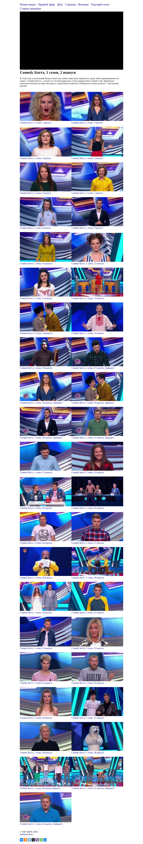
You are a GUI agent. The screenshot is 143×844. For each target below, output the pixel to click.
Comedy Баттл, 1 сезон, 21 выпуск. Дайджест (93, 437)
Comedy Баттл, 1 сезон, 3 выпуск (87, 122)
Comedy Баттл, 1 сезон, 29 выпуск (88, 577)
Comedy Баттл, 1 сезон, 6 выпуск (35, 193)
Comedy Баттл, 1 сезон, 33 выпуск (88, 648)
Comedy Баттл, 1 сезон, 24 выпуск (36, 508)
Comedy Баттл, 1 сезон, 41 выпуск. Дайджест (93, 788)
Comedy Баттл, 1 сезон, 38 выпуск (36, 752)
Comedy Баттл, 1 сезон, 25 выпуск (88, 508)
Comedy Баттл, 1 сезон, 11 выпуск (88, 263)
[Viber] (37, 839)
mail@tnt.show (26, 834)
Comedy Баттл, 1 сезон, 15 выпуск (88, 333)
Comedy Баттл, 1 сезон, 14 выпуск (36, 333)
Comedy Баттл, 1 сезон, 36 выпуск (36, 718)
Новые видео (28, 4)
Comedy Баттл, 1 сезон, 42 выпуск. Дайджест (41, 824)
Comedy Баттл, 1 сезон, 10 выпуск (36, 263)
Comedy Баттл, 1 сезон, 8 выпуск (35, 228)
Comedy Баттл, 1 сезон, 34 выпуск (36, 683)
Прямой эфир (46, 4)
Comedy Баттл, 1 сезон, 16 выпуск (36, 368)
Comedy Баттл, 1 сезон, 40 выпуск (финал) (40, 788)
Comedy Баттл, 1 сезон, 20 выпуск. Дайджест (41, 437)
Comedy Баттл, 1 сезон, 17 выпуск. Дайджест (93, 368)
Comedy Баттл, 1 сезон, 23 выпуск (88, 472)
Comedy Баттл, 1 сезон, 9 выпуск (87, 228)
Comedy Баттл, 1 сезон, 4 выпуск (35, 158)
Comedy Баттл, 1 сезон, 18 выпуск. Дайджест (41, 403)
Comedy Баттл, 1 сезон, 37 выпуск (88, 718)
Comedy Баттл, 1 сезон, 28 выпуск (36, 577)
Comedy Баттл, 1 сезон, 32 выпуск (36, 648)
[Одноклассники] (25, 839)
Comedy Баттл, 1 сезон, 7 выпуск (87, 193)
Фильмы (83, 4)
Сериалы (70, 4)
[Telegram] (29, 839)
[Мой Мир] (45, 839)
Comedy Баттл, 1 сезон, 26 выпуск (36, 543)
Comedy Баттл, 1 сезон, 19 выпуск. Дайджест (93, 403)
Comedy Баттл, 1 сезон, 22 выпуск (36, 472)
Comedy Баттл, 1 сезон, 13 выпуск (88, 298)
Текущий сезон (100, 4)
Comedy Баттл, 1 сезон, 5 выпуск (87, 158)
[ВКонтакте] (21, 839)
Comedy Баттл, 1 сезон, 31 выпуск (88, 612)
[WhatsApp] (41, 839)
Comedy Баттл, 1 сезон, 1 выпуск (35, 122)
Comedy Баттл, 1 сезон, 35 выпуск (88, 683)
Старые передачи (30, 8)
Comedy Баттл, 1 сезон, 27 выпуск (88, 543)
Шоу (60, 4)
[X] (33, 839)
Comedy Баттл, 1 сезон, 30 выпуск (36, 612)
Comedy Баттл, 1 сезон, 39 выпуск (88, 752)
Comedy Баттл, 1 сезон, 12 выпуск (36, 298)
